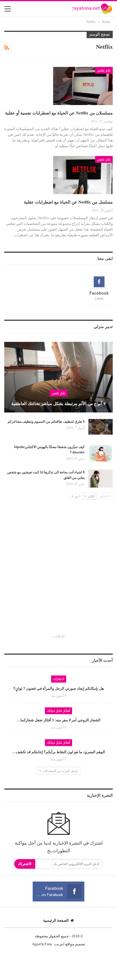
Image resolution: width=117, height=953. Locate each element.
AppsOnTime (42, 944)
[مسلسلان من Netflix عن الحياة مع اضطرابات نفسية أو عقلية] (83, 86)
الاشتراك (25, 864)
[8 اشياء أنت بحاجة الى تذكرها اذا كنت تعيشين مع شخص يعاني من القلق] (100, 479)
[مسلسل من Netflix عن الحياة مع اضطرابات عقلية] (83, 175)
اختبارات (58, 679)
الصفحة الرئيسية (56, 920)
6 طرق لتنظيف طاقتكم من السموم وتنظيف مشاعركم (46, 422)
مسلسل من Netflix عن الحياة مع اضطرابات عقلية (68, 202)
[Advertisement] (58, 571)
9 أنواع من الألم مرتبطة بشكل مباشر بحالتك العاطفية (58, 403)
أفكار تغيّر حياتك (58, 711)
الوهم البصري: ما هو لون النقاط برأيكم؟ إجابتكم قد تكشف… (58, 752)
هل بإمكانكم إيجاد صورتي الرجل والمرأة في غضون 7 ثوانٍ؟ (58, 688)
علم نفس (104, 70)
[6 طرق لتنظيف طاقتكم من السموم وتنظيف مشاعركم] (100, 428)
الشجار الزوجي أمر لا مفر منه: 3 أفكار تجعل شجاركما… (59, 720)
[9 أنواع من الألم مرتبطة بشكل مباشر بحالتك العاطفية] (58, 377)
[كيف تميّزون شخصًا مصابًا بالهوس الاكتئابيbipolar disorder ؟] (100, 453)
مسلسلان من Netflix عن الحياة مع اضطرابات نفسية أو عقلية (59, 113)
